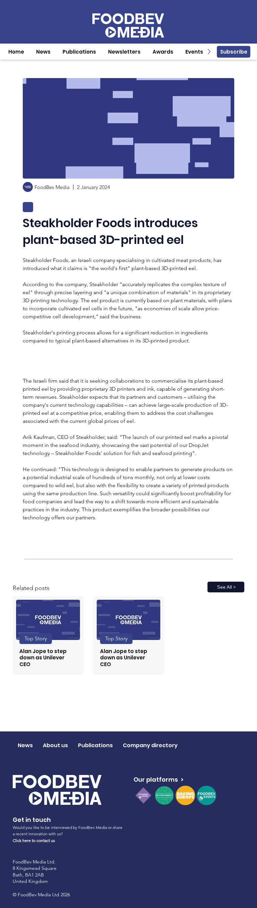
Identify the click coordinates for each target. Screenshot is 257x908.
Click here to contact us (34, 840)
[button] (43, 52)
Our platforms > (158, 779)
